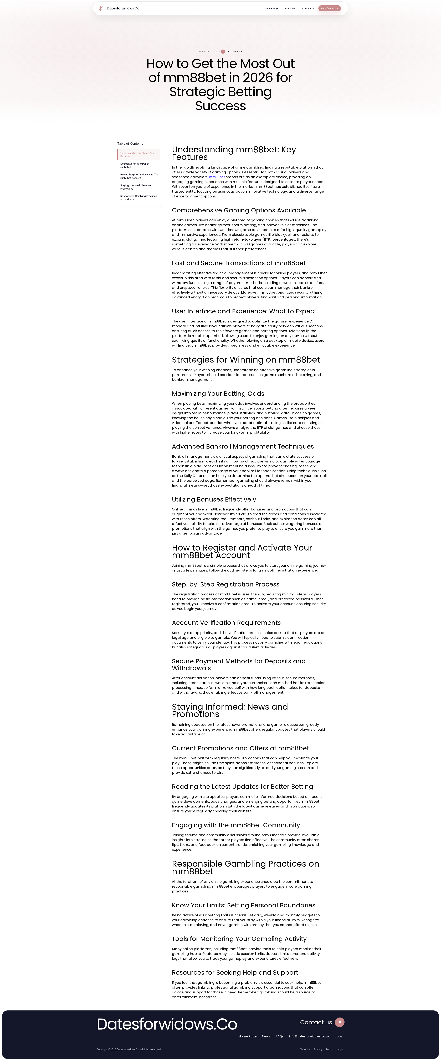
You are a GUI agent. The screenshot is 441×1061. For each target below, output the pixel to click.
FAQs (280, 1036)
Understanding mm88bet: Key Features (137, 155)
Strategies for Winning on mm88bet (134, 165)
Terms (330, 1049)
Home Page (248, 1036)
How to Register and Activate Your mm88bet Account (139, 176)
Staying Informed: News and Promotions (136, 187)
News (266, 1036)
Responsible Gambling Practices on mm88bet (138, 198)
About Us (305, 1049)
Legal (340, 1049)
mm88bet (217, 177)
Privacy (318, 1049)
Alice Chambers (234, 51)
